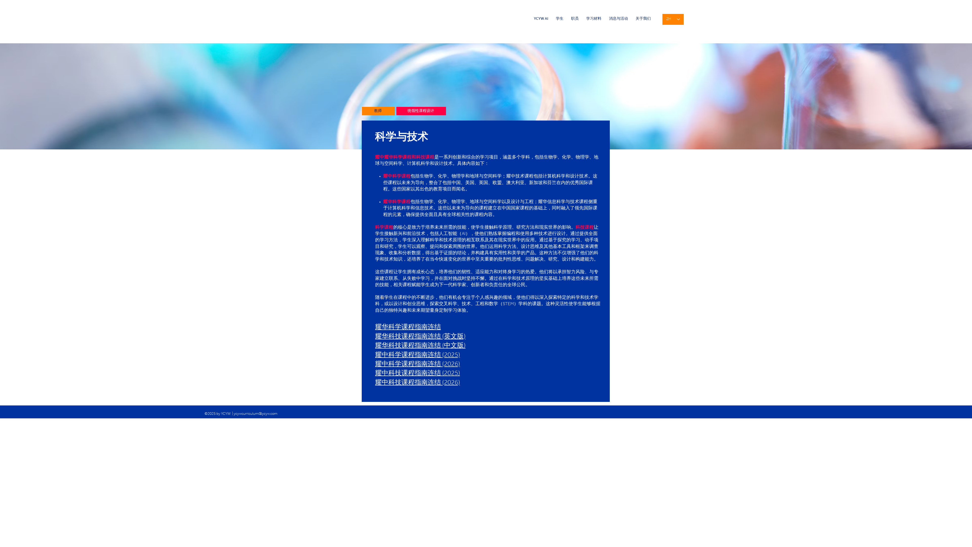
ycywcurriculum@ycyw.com (255, 414)
